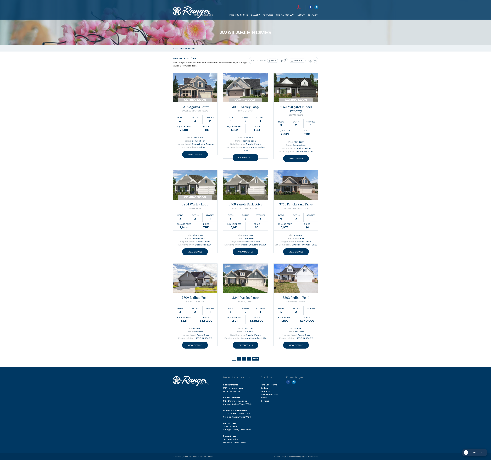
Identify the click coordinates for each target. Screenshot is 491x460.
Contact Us (476, 452)
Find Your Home (238, 15)
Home (175, 48)
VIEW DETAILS (195, 154)
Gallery (255, 15)
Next (255, 358)
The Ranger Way (285, 15)
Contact (313, 15)
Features (268, 15)
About (301, 15)
